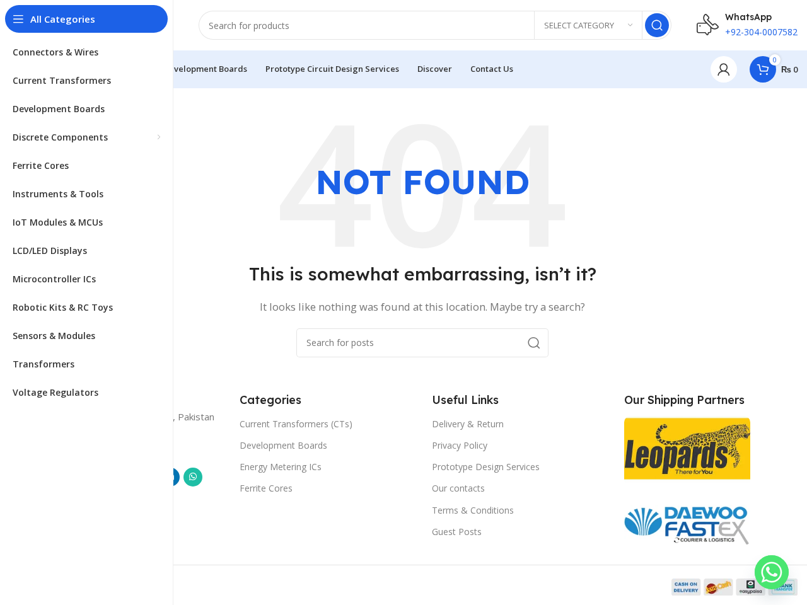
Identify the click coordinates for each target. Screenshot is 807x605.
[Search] (657, 25)
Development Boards (283, 445)
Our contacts (458, 488)
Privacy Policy (459, 445)
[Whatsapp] (772, 572)
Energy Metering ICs (281, 467)
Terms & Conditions (473, 510)
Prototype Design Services (486, 467)
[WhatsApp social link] (192, 477)
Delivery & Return (468, 424)
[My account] (723, 69)
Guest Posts (457, 532)
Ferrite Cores (266, 488)
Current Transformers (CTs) (296, 424)
